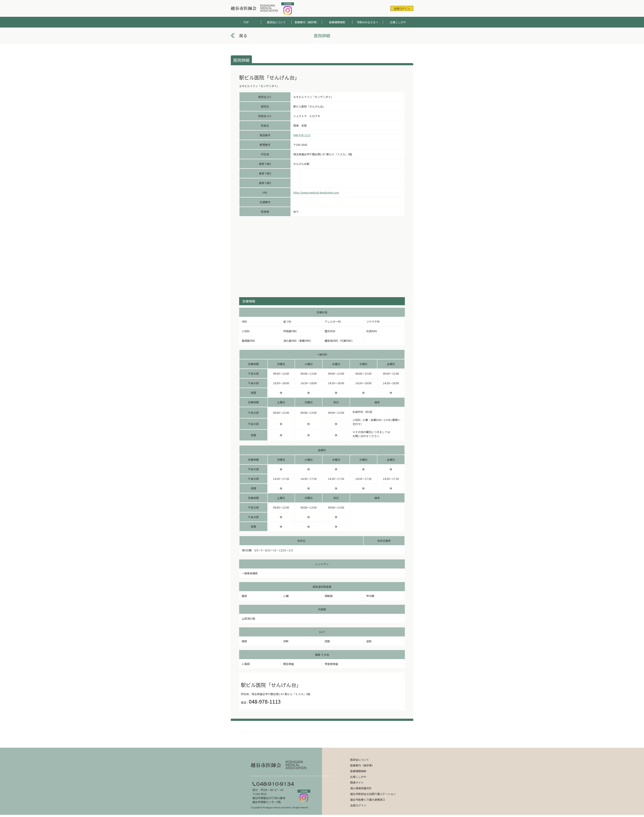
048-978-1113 (301, 135)
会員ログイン (402, 8)
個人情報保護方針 (361, 788)
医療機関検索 (337, 22)
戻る (243, 35)
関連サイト (357, 782)
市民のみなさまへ (367, 22)
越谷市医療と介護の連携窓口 (367, 800)
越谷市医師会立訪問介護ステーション (373, 794)
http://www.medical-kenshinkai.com (316, 192)
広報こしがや (398, 22)
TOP (246, 22)
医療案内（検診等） (307, 22)
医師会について (276, 22)
